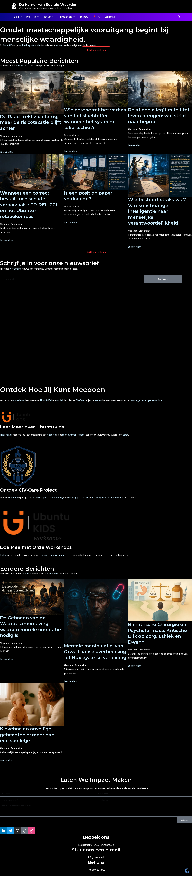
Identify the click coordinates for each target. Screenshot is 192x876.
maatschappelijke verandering (47, 497)
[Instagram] (179, 6)
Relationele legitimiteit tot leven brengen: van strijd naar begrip (158, 115)
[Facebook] (170, 6)
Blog (16, 16)
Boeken (47, 16)
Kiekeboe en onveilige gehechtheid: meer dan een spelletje (27, 734)
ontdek (60, 400)
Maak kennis (6, 434)
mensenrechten (59, 555)
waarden (45, 555)
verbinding (24, 45)
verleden (26, 573)
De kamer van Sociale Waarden (48, 4)
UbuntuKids (46, 400)
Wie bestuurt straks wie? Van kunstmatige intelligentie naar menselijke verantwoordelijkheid (157, 211)
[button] (20, 17)
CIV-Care (80, 400)
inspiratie (36, 45)
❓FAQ (96, 16)
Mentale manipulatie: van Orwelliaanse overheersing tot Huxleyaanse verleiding (95, 651)
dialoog (72, 497)
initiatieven (115, 497)
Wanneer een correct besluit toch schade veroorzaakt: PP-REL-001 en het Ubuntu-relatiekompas (28, 204)
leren (125, 434)
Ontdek (4, 555)
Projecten (31, 16)
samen (59, 45)
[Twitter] (175, 6)
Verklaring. (110, 16)
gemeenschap (155, 400)
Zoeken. (84, 16)
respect (81, 434)
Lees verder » (6, 151)
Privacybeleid (65, 16)
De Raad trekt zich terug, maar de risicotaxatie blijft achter (30, 122)
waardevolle (53, 573)
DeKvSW (7, 45)
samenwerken (69, 434)
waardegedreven (138, 400)
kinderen (51, 434)
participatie (83, 497)
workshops (15, 268)
